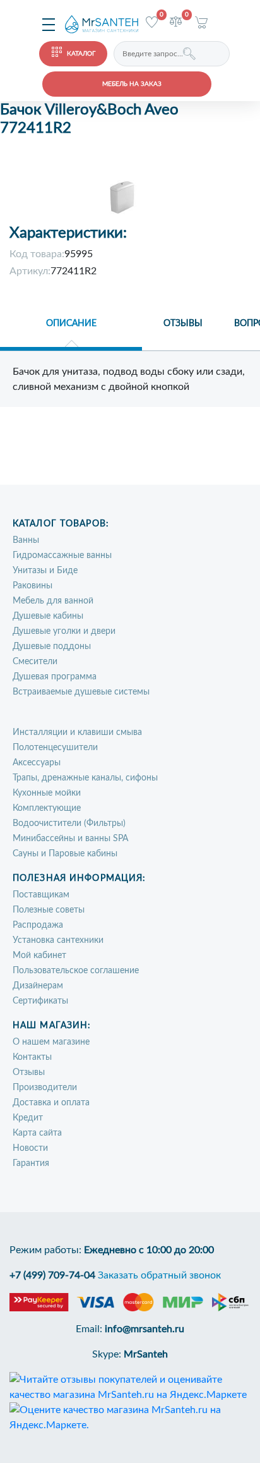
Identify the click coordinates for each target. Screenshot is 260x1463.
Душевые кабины (48, 616)
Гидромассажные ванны (62, 555)
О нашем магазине (51, 1042)
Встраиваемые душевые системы (81, 692)
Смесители (35, 661)
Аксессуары (37, 762)
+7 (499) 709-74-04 (52, 1275)
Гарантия (31, 1163)
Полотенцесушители (55, 747)
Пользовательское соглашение (76, 970)
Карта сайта (37, 1133)
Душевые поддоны (52, 646)
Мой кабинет (39, 955)
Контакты (32, 1057)
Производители (45, 1087)
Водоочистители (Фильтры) (69, 823)
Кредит (28, 1118)
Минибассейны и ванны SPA (70, 838)
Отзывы (29, 1072)
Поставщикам (41, 894)
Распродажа (38, 925)
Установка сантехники (58, 940)
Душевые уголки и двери (64, 631)
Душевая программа (55, 676)
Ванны (26, 540)
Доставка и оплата (51, 1102)
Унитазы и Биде (45, 570)
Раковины (32, 585)
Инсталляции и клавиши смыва (77, 732)
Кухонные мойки (47, 793)
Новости (30, 1148)
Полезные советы (49, 910)
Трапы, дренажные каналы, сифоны (85, 778)
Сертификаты (40, 1001)
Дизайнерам (38, 985)
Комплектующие (47, 808)
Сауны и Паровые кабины (65, 853)
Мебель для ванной (53, 601)
